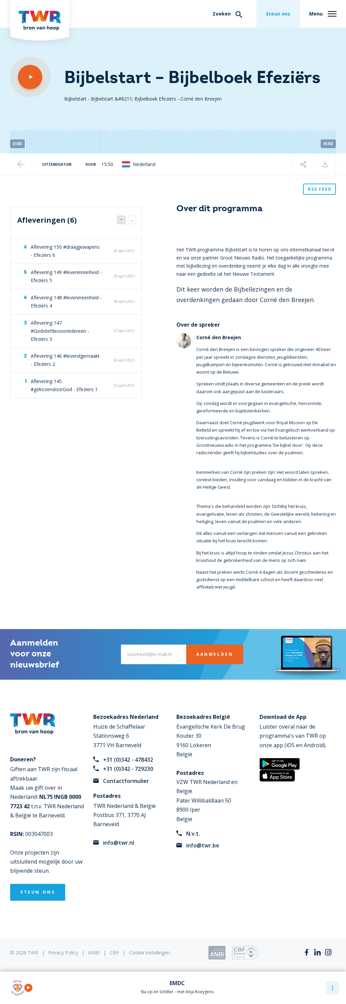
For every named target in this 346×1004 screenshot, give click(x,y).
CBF (114, 952)
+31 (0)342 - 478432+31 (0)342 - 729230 (128, 764)
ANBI (94, 952)
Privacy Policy (63, 952)
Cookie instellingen (149, 952)
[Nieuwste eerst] (121, 220)
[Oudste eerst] (132, 220)
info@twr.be (202, 845)
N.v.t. (193, 833)
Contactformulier (126, 781)
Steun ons (278, 13)
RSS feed (320, 189)
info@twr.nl (118, 842)
